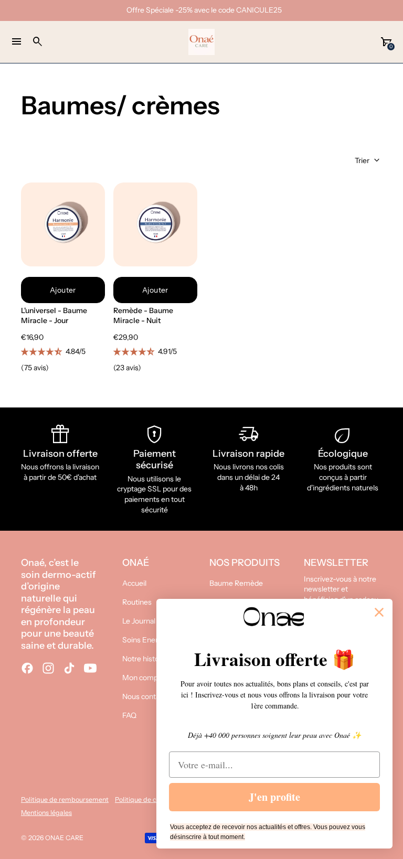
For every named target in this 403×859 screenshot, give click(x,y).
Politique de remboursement (65, 799)
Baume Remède (236, 583)
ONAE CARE (64, 838)
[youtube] (90, 668)
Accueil (134, 583)
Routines (137, 602)
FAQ (129, 715)
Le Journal (138, 621)
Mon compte (143, 677)
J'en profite (274, 796)
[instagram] (48, 668)
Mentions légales (46, 813)
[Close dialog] (379, 612)
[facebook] (27, 668)
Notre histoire (144, 658)
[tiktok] (69, 668)
